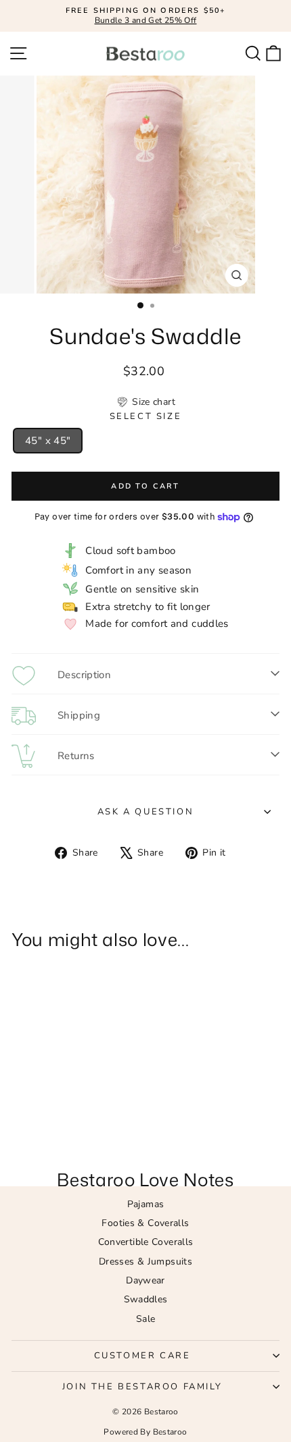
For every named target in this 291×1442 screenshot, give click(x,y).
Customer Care (142, 1356)
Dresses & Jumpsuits (145, 1261)
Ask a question (145, 812)
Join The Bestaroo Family (142, 1387)
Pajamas (145, 1204)
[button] (145, 402)
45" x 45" (47, 440)
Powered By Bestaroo (145, 1431)
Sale (146, 1318)
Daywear (145, 1280)
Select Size (146, 417)
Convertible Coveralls (146, 1242)
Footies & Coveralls (145, 1223)
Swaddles (146, 1299)
